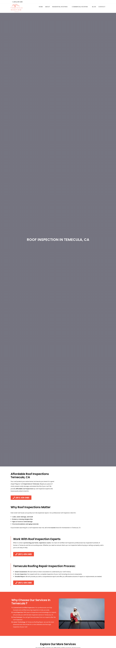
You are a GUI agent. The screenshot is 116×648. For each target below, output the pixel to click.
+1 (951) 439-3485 (17, 2)
